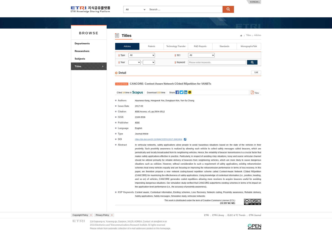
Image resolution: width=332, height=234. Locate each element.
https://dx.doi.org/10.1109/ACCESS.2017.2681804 (158, 139)
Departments (82, 43)
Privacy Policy (102, 215)
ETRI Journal (255, 215)
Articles (257, 35)
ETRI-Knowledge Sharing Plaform (90, 9)
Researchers (82, 51)
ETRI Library (218, 215)
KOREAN (254, 2)
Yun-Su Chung (187, 100)
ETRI (206, 215)
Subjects (80, 58)
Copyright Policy (80, 215)
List (256, 72)
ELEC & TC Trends (236, 215)
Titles (78, 66)
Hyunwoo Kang (142, 100)
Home (241, 36)
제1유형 (254, 226)
